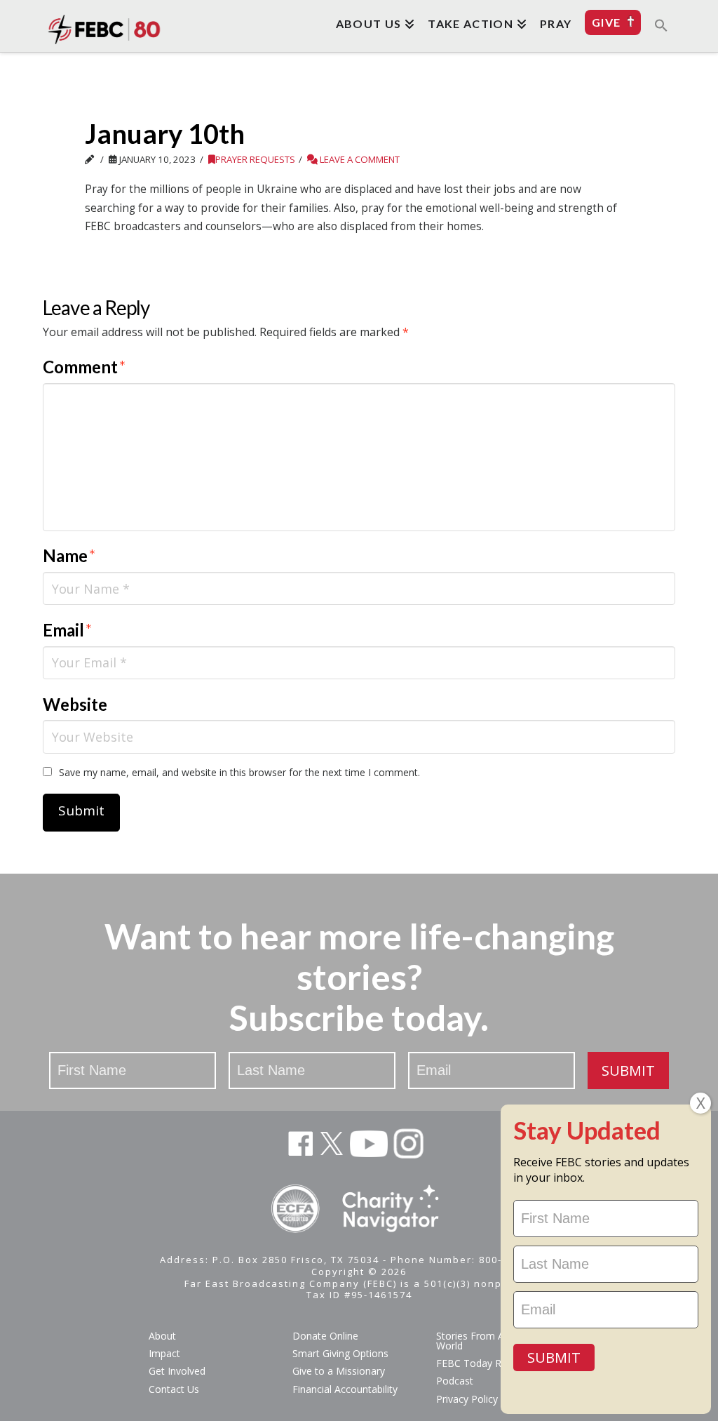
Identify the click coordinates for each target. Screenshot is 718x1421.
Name (69, 555)
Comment (84, 366)
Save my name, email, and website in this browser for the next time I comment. (239, 772)
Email (68, 630)
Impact (164, 1353)
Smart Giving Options (340, 1353)
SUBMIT (628, 1070)
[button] (661, 24)
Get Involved (177, 1370)
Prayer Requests (255, 159)
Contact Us (174, 1389)
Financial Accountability (345, 1389)
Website (75, 704)
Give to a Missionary (338, 1370)
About (162, 1335)
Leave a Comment (359, 159)
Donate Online (325, 1335)
